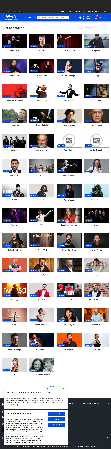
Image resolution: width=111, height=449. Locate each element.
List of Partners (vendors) (15, 405)
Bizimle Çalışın (93, 11)
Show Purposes (57, 425)
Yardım (103, 11)
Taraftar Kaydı (80, 11)
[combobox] (54, 17)
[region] (35, 417)
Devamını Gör (55, 386)
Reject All (57, 419)
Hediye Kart (67, 11)
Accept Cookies (56, 414)
